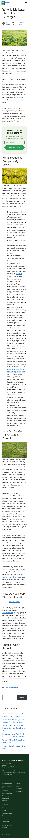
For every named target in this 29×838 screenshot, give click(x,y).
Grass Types (18, 788)
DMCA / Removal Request (7, 826)
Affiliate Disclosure (7, 813)
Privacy (4, 816)
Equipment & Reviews (5, 799)
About (3, 807)
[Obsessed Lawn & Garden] (6, 3)
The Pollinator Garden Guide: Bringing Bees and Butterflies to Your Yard (13, 728)
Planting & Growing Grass (7, 787)
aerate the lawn (7, 613)
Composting (5, 796)
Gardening (5, 790)
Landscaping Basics (7, 793)
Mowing (17, 783)
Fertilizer (17, 786)
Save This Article (14, 147)
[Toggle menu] (26, 3)
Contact (4, 810)
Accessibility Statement (5, 822)
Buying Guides (19, 791)
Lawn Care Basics (11, 687)
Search (21, 698)
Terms (4, 818)
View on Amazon (14, 602)
